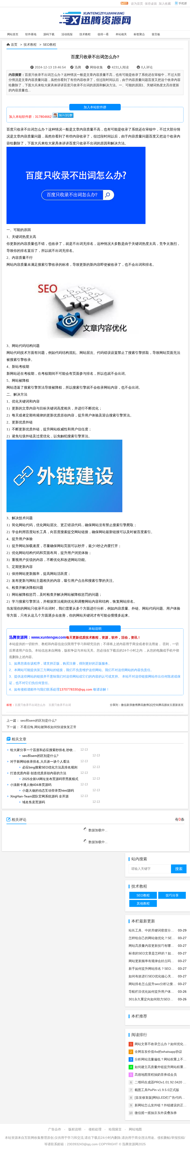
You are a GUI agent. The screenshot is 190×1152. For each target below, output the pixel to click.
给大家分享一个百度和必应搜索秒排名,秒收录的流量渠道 (51, 750)
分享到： (115, 705)
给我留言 (115, 1129)
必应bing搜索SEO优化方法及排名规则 (49, 767)
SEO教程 (49, 44)
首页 (14, 44)
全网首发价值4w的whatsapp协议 (158, 1051)
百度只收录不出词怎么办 (30, 705)
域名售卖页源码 (33, 802)
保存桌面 (151, 3)
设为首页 (137, 3)
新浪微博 (132, 705)
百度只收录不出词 (60, 705)
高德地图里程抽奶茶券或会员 (156, 1074)
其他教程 (143, 903)
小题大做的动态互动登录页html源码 (48, 790)
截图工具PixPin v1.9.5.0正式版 (157, 1090)
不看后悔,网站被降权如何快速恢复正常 (48, 727)
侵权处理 (95, 1129)
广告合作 (54, 1129)
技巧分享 (172, 895)
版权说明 (74, 1129)
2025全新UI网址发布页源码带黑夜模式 (50, 779)
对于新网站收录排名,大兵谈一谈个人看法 (40, 761)
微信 (124, 705)
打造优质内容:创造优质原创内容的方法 (38, 773)
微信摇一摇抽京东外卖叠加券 (156, 1113)
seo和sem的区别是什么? (38, 720)
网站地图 (135, 1129)
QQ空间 (153, 705)
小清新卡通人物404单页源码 (30, 785)
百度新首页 (177, 705)
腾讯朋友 (164, 705)
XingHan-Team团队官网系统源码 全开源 (39, 796)
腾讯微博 (143, 705)
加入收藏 (165, 3)
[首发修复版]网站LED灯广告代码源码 (161, 1097)
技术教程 (30, 44)
